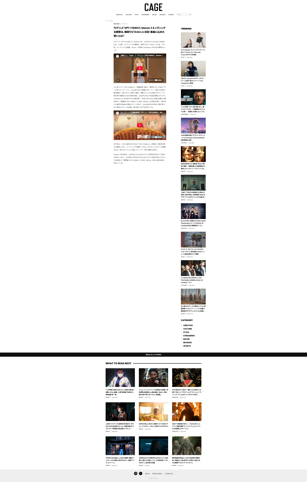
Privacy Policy (157, 474)
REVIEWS (162, 15)
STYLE (136, 15)
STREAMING (145, 15)
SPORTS (171, 15)
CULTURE (129, 15)
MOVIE (154, 15)
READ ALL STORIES (153, 355)
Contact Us (169, 474)
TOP (107, 21)
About (147, 474)
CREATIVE (119, 15)
